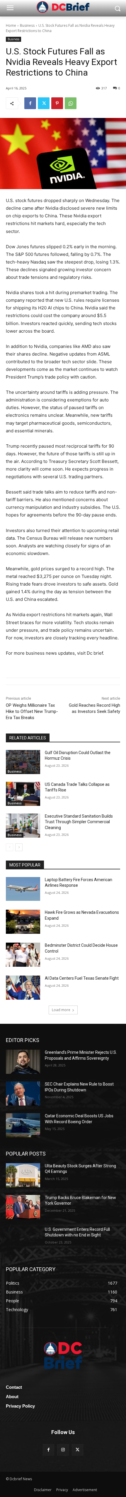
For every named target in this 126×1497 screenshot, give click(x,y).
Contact (14, 1387)
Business (27, 25)
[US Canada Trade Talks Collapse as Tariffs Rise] (23, 794)
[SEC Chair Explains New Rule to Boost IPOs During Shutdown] (23, 1093)
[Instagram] (63, 1450)
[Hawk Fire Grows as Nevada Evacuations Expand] (23, 922)
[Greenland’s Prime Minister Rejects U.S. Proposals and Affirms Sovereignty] (23, 1062)
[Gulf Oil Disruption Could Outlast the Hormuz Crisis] (23, 762)
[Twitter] (44, 103)
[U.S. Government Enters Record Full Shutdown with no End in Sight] (23, 1239)
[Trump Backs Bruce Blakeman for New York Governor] (23, 1207)
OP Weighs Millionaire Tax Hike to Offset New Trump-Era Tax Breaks (32, 711)
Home (11, 25)
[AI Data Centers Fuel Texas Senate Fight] (23, 988)
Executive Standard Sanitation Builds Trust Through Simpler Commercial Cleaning (79, 822)
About (12, 1396)
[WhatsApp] (70, 103)
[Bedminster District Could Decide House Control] (23, 955)
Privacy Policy (20, 1405)
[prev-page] (9, 847)
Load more (61, 1009)
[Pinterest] (57, 103)
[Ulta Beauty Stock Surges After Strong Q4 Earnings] (23, 1175)
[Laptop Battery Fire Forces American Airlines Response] (23, 889)
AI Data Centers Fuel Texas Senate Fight (82, 978)
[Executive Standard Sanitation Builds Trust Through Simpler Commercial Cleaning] (23, 825)
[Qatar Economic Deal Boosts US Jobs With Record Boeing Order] (23, 1125)
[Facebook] (30, 103)
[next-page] (19, 847)
